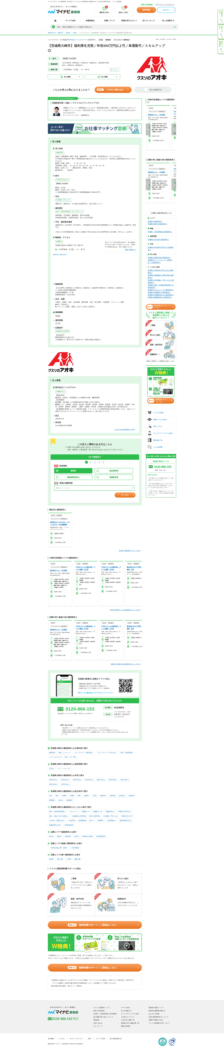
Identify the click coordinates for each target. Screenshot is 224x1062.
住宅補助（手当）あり (63, 200)
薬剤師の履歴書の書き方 (157, 1011)
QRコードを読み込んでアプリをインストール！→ (96, 693)
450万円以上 (89, 780)
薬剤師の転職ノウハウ (156, 1007)
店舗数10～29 (97, 811)
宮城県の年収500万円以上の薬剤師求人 (160, 248)
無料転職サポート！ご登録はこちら (92, 925)
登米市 (51, 836)
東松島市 (68, 836)
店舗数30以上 (60, 391)
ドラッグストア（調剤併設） (84, 752)
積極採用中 (59, 152)
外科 (57, 796)
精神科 (86, 796)
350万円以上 (65, 780)
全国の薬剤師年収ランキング (158, 1017)
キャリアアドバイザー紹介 (130, 1014)
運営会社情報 (125, 1026)
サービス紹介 (70, 20)
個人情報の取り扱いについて (103, 1017)
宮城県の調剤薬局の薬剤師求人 (159, 258)
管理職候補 (82, 820)
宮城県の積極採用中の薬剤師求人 (160, 297)
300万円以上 (53, 780)
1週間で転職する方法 (156, 1020)
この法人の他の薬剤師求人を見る (124, 429)
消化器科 (131, 796)
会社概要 (51, 1038)
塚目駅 (51, 859)
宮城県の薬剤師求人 (155, 221)
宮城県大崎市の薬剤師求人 (157, 224)
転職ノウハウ (109, 20)
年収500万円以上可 (62, 180)
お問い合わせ (97, 1023)
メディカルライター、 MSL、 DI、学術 (62, 757)
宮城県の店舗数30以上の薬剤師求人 (161, 295)
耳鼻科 (72, 796)
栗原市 (59, 836)
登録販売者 (114, 477)
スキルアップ (78, 211)
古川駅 (68, 859)
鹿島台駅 (77, 859)
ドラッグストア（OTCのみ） (107, 752)
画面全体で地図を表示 (60, 254)
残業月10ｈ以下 (127, 816)
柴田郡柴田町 (100, 836)
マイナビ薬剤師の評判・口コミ (159, 1023)
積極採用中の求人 (55, 825)
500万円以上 (101, 780)
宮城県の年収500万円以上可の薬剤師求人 (160, 271)
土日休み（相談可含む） (57, 820)
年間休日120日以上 (124, 811)
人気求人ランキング (128, 1017)
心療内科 (113, 796)
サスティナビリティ (76, 1038)
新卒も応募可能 (94, 816)
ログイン (166, 10)
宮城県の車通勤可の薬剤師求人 (159, 292)
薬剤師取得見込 (73, 477)
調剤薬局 (52, 752)
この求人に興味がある (111, 90)
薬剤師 (73, 471)
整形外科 (103, 796)
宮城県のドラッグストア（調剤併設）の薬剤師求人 (160, 261)
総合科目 (122, 796)
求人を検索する (168, 20)
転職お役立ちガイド (129, 20)
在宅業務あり (111, 820)
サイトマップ (97, 1026)
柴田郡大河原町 (87, 836)
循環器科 (52, 800)
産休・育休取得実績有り (64, 211)
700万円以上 (65, 784)
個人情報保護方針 (116, 1038)
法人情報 (104, 77)
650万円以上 (53, 784)
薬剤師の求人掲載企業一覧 (130, 1023)
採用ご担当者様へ (147, 4)
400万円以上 (77, 780)
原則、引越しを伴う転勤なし (59, 816)
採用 (89, 1038)
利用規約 (96, 1020)
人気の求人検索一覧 (128, 1020)
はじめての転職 (154, 1014)
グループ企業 (100, 1038)
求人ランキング (149, 20)
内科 (50, 796)
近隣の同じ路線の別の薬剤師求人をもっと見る (125, 664)
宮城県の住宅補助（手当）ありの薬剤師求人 (161, 281)
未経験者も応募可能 (62, 331)
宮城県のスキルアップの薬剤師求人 (161, 290)
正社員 (51, 768)
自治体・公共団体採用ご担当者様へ (105, 1014)
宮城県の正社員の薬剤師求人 (158, 239)
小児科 (94, 796)
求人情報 (67, 77)
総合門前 (72, 820)
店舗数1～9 (85, 811)
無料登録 (146, 10)
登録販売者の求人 (125, 820)
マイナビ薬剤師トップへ (101, 1007)
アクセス (115, 69)
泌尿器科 (69, 800)
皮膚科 (64, 796)
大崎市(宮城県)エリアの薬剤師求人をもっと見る (125, 610)
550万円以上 (113, 780)
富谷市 (76, 836)
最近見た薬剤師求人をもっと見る (129, 550)
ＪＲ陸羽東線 (74, 848)
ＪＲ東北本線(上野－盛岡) (58, 848)
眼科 (79, 796)
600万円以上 (125, 780)
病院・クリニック (65, 752)
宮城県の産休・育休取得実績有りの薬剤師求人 (161, 286)
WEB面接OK (69, 825)
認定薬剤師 (114, 471)
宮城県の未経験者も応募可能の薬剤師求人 (161, 276)
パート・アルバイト (64, 768)
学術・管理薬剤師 (126, 752)
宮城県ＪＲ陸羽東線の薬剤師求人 (160, 232)
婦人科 (61, 800)
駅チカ (92, 820)
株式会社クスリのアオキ (78, 40)
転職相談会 (90, 20)
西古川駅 (60, 859)
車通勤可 (59, 241)
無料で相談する (130, 250)
